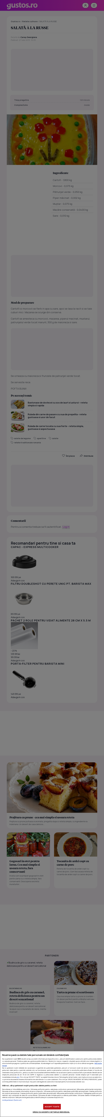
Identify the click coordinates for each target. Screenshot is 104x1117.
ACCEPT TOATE (52, 1106)
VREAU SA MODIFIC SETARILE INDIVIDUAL (51, 1112)
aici (18, 1077)
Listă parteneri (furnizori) (12, 1100)
